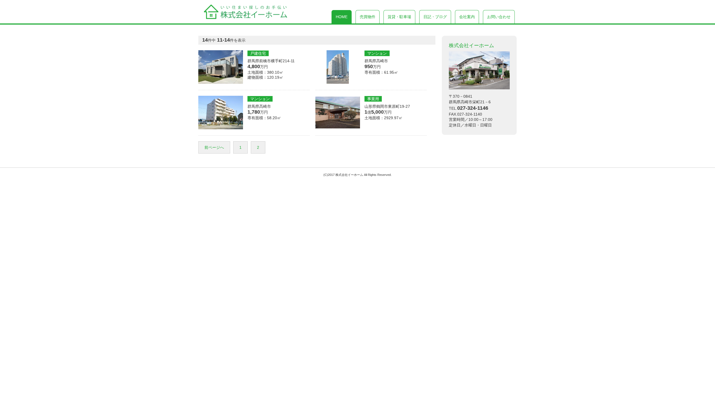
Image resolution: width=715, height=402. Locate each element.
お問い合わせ (499, 17)
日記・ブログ (435, 17)
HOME (341, 17)
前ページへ (214, 147)
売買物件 (367, 17)
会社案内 (467, 17)
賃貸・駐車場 (399, 17)
